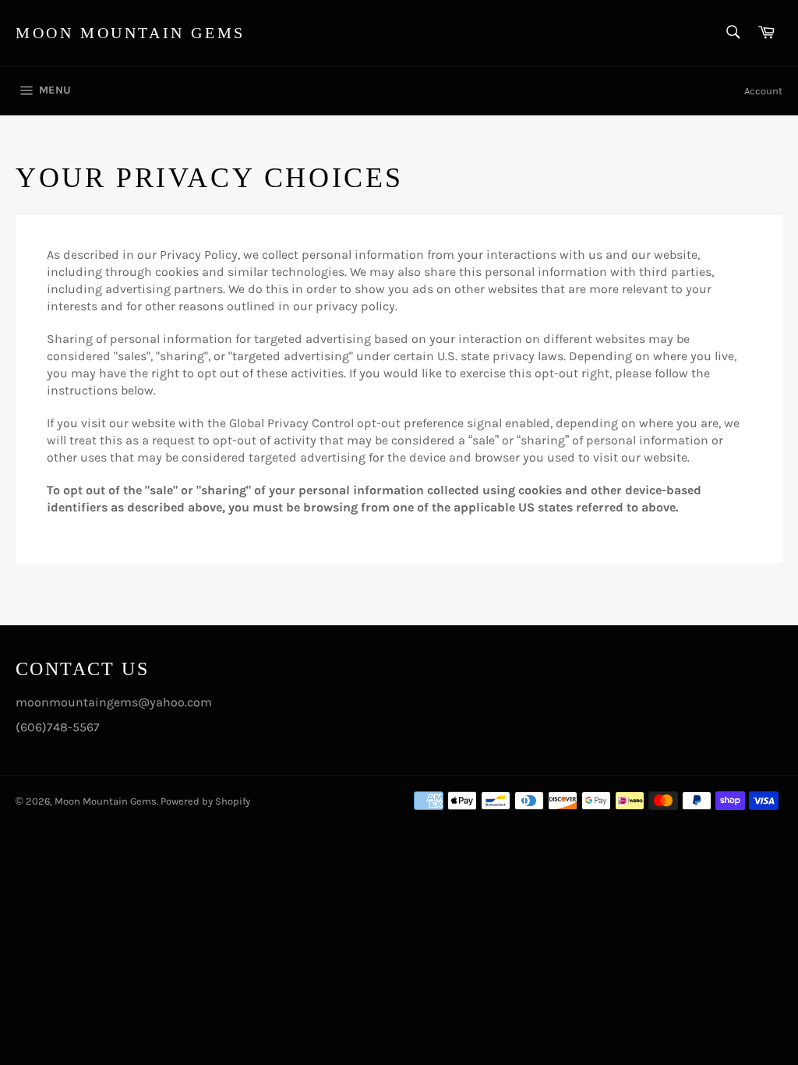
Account (763, 91)
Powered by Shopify (205, 801)
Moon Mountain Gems (130, 32)
